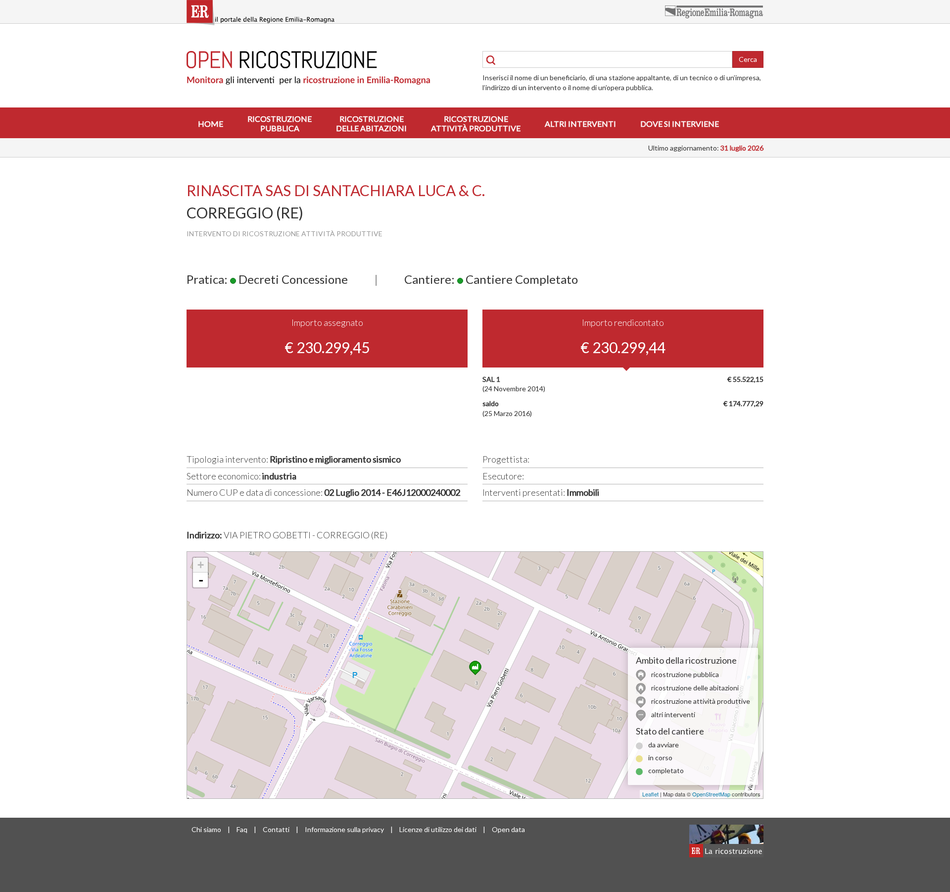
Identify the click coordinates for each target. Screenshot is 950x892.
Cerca (748, 59)
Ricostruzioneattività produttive (476, 123)
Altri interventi (580, 123)
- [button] (200, 580)
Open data (508, 829)
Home (210, 123)
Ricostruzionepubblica (279, 123)
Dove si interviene (679, 123)
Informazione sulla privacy (344, 829)
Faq (242, 829)
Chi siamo (206, 829)
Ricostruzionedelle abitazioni (371, 123)
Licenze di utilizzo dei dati (437, 829)
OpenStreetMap (711, 794)
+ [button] (200, 565)
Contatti (276, 829)
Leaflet (650, 794)
